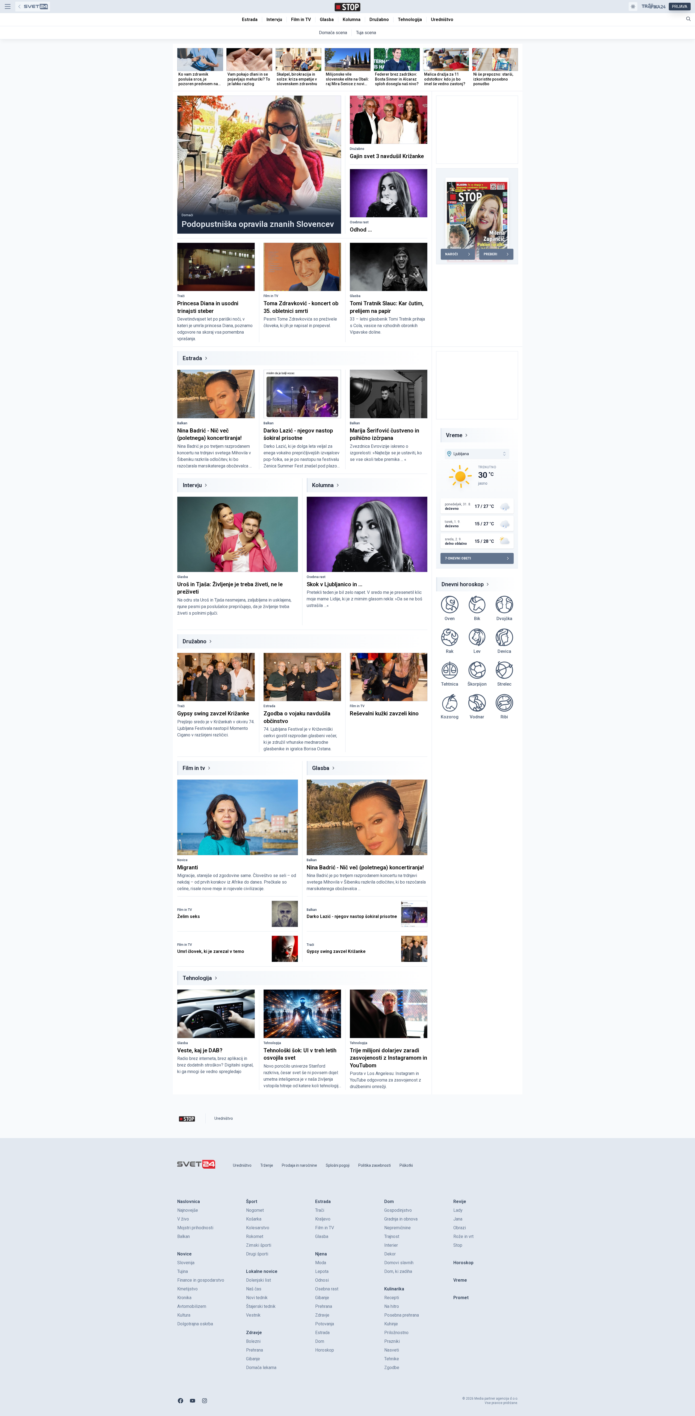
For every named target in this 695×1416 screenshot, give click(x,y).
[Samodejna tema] (633, 6)
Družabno (357, 148)
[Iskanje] (688, 19)
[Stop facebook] (180, 1400)
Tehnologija (197, 978)
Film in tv (194, 768)
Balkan (182, 423)
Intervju (192, 485)
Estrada (192, 358)
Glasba (355, 296)
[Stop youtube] (192, 1400)
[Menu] (7, 6)
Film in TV (271, 296)
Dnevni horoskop (463, 584)
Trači (181, 296)
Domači (187, 215)
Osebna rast (359, 222)
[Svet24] (32, 6)
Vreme (454, 435)
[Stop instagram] (204, 1400)
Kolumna (323, 485)
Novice (182, 860)
